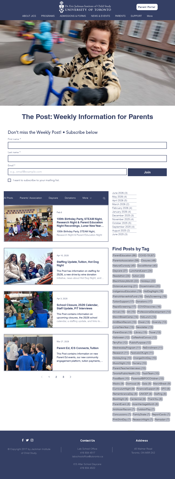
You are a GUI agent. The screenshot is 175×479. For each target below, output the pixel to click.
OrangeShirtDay (145, 357)
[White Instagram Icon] (32, 440)
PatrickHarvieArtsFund (128, 296)
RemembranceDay (125, 393)
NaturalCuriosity (124, 265)
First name (14, 139)
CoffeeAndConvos (144, 337)
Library (141, 332)
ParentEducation (125, 255)
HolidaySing (122, 357)
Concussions (122, 414)
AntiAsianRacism (124, 409)
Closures (149, 260)
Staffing (160, 393)
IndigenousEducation (127, 291)
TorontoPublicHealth (127, 373)
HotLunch (148, 316)
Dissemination (150, 286)
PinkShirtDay (122, 419)
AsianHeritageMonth (145, 404)
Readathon (122, 275)
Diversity (159, 322)
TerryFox (120, 342)
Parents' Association (31, 197)
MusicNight (122, 363)
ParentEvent (122, 404)
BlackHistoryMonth (126, 281)
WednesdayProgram (127, 347)
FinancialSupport (148, 388)
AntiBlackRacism (125, 322)
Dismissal (133, 383)
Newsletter (144, 327)
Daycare (53, 197)
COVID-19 (147, 255)
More (85, 197)
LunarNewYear (124, 327)
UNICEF (146, 393)
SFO (166, 388)
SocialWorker (148, 265)
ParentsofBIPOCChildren (147, 378)
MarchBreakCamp (126, 316)
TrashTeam (151, 373)
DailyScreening (156, 296)
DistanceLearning (125, 286)
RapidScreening (125, 306)
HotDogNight (154, 291)
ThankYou (155, 399)
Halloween (121, 337)
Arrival (119, 311)
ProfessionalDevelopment (154, 311)
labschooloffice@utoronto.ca (87, 456)
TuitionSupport (123, 301)
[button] (29, 16)
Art (131, 311)
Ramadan (162, 419)
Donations (70, 197)
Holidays (148, 281)
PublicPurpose (140, 342)
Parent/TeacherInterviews (129, 368)
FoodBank (121, 378)
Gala (147, 383)
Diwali (144, 322)
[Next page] (71, 377)
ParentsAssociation (126, 260)
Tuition (138, 275)
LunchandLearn (141, 270)
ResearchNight (143, 419)
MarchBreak (162, 383)
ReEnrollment (153, 347)
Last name (14, 152)
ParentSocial (123, 332)
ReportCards (161, 414)
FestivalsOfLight (142, 352)
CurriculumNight (124, 388)
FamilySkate (142, 414)
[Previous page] (42, 377)
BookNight (121, 399)
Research (121, 352)
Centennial (138, 399)
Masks (118, 383)
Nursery (140, 363)
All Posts (8, 197)
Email (11, 165)
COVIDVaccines (149, 306)
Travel (155, 332)
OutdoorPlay (146, 409)
